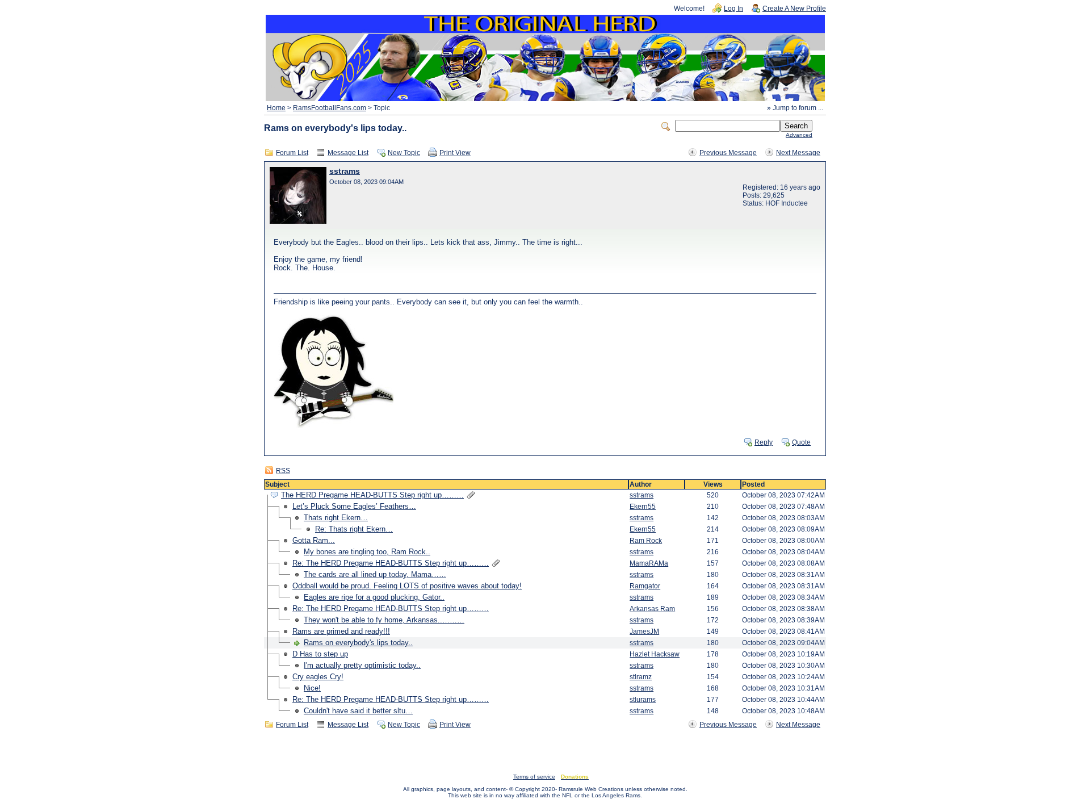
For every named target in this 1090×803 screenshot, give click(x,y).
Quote (801, 442)
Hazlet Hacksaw (655, 654)
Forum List (292, 153)
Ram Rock (646, 541)
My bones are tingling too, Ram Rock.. (367, 551)
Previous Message (728, 153)
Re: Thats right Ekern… (354, 529)
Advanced (799, 135)
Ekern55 (643, 507)
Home (276, 108)
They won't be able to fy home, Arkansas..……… (384, 620)
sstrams (344, 171)
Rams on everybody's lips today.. (358, 642)
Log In (733, 8)
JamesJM (644, 631)
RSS (283, 471)
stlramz (641, 677)
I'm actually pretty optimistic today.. (362, 665)
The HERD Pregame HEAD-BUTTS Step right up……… (372, 495)
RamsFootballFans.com (329, 108)
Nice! (312, 688)
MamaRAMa (649, 563)
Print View (455, 153)
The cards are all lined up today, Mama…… (375, 574)
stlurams (643, 700)
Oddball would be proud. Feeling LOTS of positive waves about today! (407, 586)
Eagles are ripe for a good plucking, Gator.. (374, 597)
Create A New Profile (794, 8)
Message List (348, 153)
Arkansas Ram (652, 609)
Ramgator (645, 586)
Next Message (798, 153)
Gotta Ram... (313, 540)
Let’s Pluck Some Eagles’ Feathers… (354, 506)
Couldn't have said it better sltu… (358, 710)
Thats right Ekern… (336, 517)
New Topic (404, 153)
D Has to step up (320, 654)
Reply (763, 442)
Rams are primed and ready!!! (341, 631)
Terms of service (534, 776)
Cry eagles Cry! (317, 676)
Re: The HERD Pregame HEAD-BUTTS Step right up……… (390, 563)
